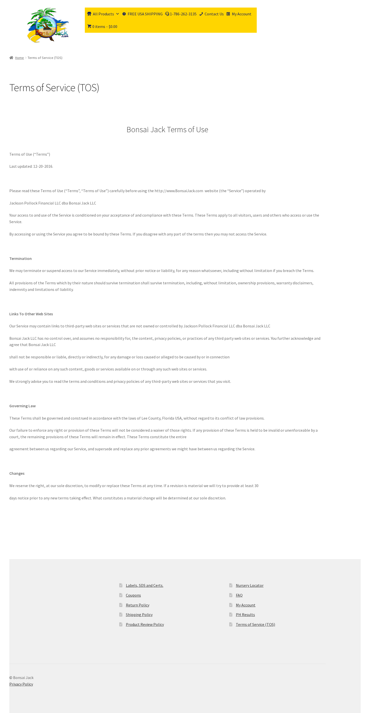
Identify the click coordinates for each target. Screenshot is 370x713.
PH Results (245, 614)
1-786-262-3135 (183, 13)
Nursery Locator (250, 585)
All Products (103, 13)
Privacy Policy (21, 684)
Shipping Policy (139, 614)
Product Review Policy (145, 624)
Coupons (133, 595)
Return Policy (137, 604)
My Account (241, 13)
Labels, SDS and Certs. (144, 585)
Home (19, 57)
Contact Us (214, 13)
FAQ (239, 595)
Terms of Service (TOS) (255, 624)
